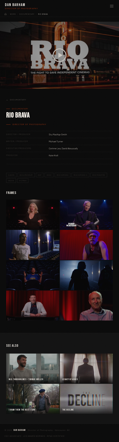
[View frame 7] (32, 306)
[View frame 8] (86, 306)
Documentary (26, 14)
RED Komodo (63, 175)
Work (13, 14)
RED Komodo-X (80, 175)
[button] (59, 55)
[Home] (5, 14)
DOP (39, 175)
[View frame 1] (32, 214)
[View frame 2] (86, 214)
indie (49, 175)
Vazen (11, 181)
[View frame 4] (86, 245)
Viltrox (22, 181)
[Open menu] (111, 6)
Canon (11, 175)
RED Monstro (98, 175)
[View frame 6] (86, 275)
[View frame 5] (32, 275)
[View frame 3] (32, 245)
